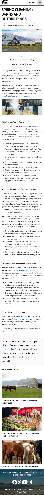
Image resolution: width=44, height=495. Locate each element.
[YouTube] (25, 483)
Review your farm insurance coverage (26, 319)
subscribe (8, 349)
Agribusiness (23, 60)
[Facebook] (14, 483)
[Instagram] (30, 483)
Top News (13, 60)
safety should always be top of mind (27, 270)
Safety (32, 60)
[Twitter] (19, 483)
